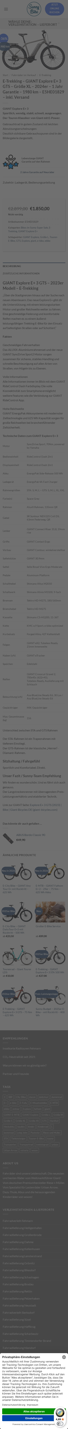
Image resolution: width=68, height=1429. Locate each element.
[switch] (60, 1424)
